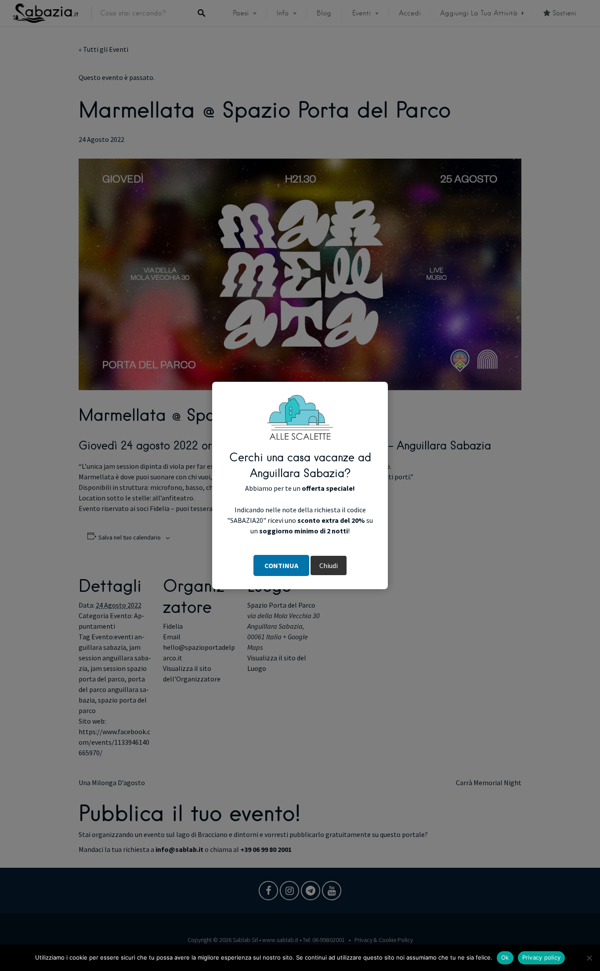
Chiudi (328, 565)
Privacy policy (541, 957)
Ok (505, 957)
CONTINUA (281, 565)
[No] (589, 957)
